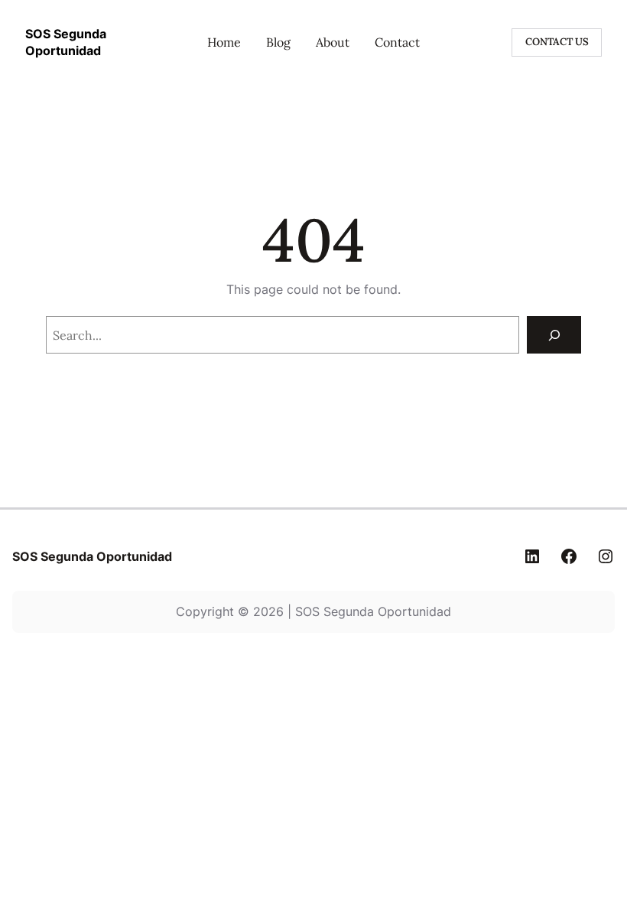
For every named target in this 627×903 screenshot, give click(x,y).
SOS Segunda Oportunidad (92, 556)
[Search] (554, 335)
